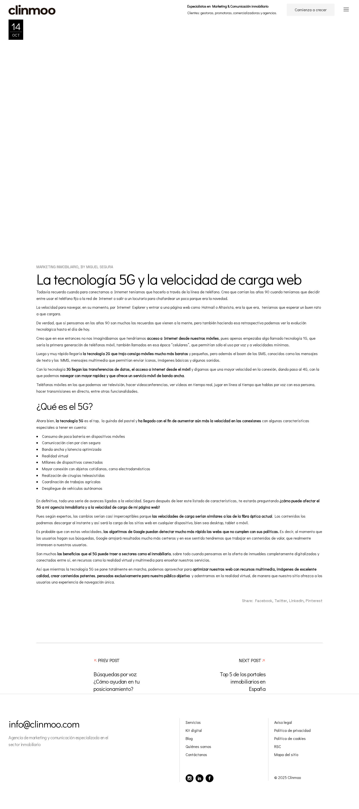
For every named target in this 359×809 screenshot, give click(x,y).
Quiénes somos (198, 746)
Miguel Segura (99, 267)
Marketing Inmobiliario (57, 267)
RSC (277, 746)
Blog (189, 738)
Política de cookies (290, 738)
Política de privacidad (292, 730)
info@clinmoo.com (44, 723)
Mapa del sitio (286, 754)
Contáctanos (196, 754)
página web (180, 307)
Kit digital (194, 730)
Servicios (193, 722)
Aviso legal (283, 722)
